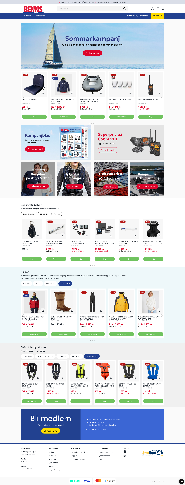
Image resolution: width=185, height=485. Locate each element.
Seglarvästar (27, 356)
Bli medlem (157, 16)
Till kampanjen (92, 53)
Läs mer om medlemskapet (95, 429)
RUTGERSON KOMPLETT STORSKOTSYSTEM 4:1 (56, 243)
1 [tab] (90, 123)
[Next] (161, 98)
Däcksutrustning (29, 214)
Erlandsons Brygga (106, 452)
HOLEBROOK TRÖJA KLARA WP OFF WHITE (149, 318)
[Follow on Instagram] (126, 456)
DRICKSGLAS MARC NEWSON (121, 99)
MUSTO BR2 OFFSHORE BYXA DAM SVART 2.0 (92, 318)
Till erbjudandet (108, 150)
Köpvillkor (51, 466)
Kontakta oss (52, 456)
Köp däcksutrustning (147, 186)
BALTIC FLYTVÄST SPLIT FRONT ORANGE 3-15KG (104, 385)
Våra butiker (52, 452)
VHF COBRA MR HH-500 (148, 99)
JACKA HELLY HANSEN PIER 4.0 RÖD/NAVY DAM (33, 318)
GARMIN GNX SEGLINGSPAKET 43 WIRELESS (78, 244)
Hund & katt (76, 356)
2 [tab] (91, 123)
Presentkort (52, 459)
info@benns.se (26, 468)
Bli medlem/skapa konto (80, 452)
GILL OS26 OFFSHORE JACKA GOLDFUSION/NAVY (121, 318)
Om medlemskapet (78, 459)
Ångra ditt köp (53, 463)
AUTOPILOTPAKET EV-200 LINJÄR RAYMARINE (104, 243)
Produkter (27, 16)
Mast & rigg (44, 214)
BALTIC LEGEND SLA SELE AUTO (30, 385)
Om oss (102, 459)
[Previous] (23, 98)
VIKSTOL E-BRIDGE (29, 99)
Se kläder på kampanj (37, 186)
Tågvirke (57, 214)
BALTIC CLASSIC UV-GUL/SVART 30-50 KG (79, 385)
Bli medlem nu (50, 431)
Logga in (74, 456)
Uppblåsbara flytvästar (45, 356)
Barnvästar (62, 356)
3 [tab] (93, 123)
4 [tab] (95, 123)
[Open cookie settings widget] (181, 481)
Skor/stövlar (50, 284)
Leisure (37, 284)
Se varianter (63, 117)
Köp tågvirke (111, 187)
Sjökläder (26, 284)
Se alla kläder (65, 284)
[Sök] (124, 8)
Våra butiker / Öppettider (137, 16)
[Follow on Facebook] (126, 451)
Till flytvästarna (74, 186)
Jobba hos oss (104, 456)
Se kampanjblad (35, 149)
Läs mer (56, 259)
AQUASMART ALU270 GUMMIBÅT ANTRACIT (89, 100)
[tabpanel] (34, 95)
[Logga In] (152, 9)
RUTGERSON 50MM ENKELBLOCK (30, 243)
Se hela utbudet (91, 356)
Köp (34, 117)
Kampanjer (40, 16)
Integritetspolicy (54, 470)
